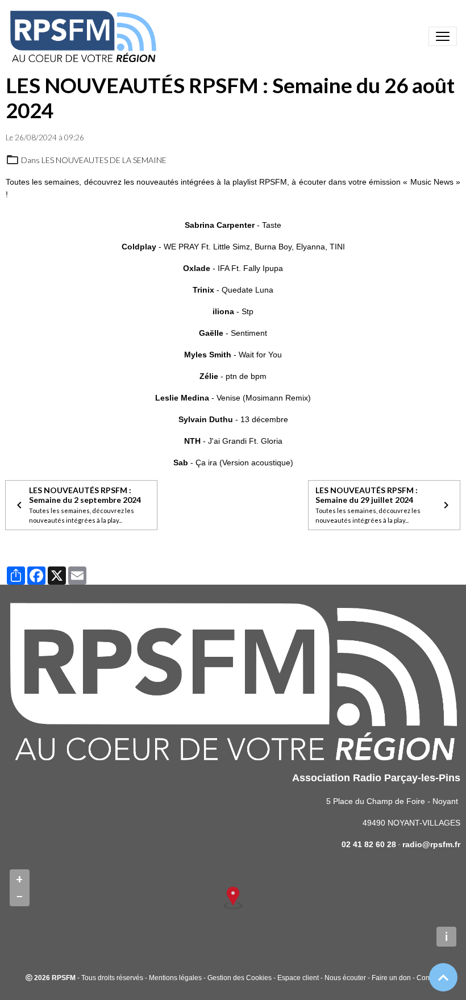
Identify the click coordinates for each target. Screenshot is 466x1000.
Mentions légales (175, 978)
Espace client (298, 978)
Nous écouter (345, 978)
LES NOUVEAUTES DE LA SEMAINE (104, 160)
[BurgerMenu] (442, 36)
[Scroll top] (443, 977)
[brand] (85, 36)
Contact (428, 978)
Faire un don (391, 978)
